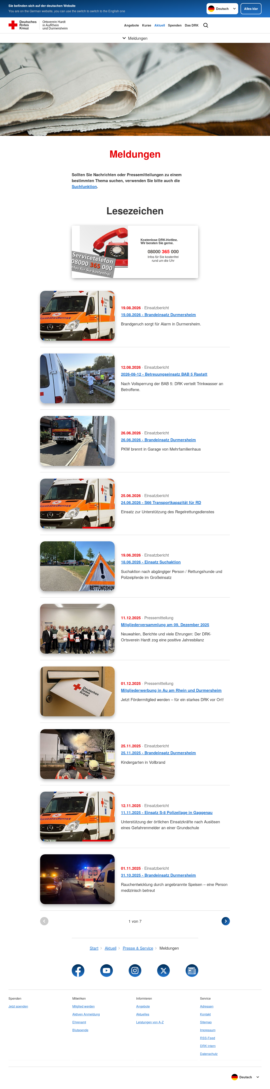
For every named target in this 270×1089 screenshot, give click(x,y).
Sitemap (206, 1022)
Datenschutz (209, 1053)
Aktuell (159, 25)
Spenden (175, 25)
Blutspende (80, 1030)
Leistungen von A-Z (150, 1022)
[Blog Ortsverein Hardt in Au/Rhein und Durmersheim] (192, 970)
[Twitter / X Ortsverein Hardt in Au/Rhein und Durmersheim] (163, 970)
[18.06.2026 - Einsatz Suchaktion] (77, 566)
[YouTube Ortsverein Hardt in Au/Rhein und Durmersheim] (106, 970)
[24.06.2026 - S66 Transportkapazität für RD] (77, 503)
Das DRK (192, 25)
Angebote (131, 25)
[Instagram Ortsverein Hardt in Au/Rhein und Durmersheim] (135, 970)
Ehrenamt (79, 1022)
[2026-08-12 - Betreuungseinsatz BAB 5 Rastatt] (77, 378)
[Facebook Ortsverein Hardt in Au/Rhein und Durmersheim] (78, 970)
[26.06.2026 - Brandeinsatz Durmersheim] (77, 441)
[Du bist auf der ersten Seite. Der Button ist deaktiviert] (44, 921)
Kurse (146, 25)
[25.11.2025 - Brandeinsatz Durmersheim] (77, 754)
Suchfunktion (84, 186)
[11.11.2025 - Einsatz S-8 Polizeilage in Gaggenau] (77, 816)
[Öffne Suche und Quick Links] (206, 25)
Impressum (207, 1030)
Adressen (206, 1006)
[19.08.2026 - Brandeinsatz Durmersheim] (77, 316)
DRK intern (208, 1046)
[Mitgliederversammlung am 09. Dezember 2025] (77, 629)
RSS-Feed (207, 1038)
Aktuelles (142, 1014)
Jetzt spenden (18, 1006)
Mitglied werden (83, 1006)
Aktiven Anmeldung (86, 1014)
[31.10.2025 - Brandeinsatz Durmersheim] (77, 879)
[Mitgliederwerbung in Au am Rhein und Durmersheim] (77, 691)
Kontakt (205, 1014)
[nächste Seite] (226, 921)
